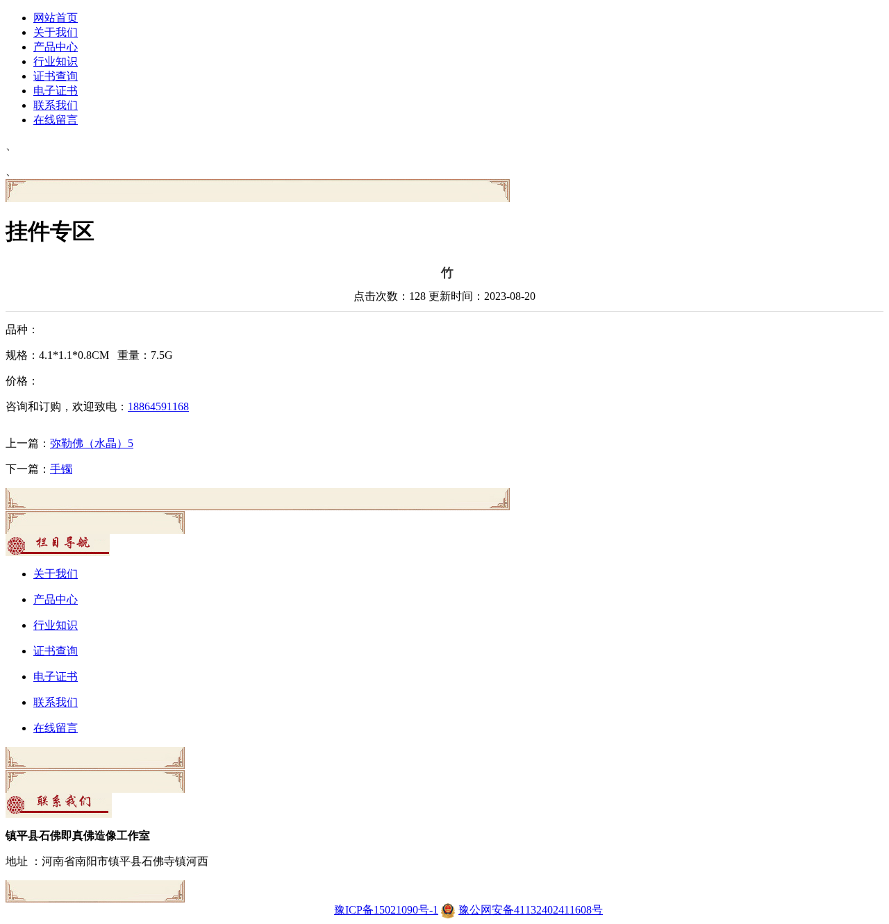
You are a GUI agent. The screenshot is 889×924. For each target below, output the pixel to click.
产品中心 (55, 47)
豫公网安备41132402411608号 (530, 910)
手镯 (61, 469)
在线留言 (55, 120)
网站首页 (55, 18)
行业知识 (55, 61)
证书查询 (55, 76)
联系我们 (55, 105)
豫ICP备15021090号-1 (386, 910)
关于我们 (55, 32)
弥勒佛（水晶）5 (91, 443)
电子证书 (55, 90)
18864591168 (158, 406)
